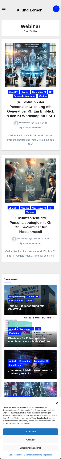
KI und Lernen (29, 10)
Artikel (12, 329)
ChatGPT (13, 92)
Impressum (47, 455)
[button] (56, 401)
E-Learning (24, 361)
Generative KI (39, 92)
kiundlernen (24, 122)
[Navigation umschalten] (3, 8)
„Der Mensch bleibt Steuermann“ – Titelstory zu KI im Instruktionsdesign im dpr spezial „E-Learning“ (30, 375)
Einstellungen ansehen (30, 448)
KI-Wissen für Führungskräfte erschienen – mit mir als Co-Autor (29, 340)
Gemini (25, 92)
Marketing (14, 333)
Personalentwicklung (24, 96)
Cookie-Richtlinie (16, 455)
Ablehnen (30, 439)
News (29, 300)
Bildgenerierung (17, 296)
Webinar (43, 96)
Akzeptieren (30, 431)
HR (50, 92)
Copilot (25, 208)
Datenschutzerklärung (33, 455)
